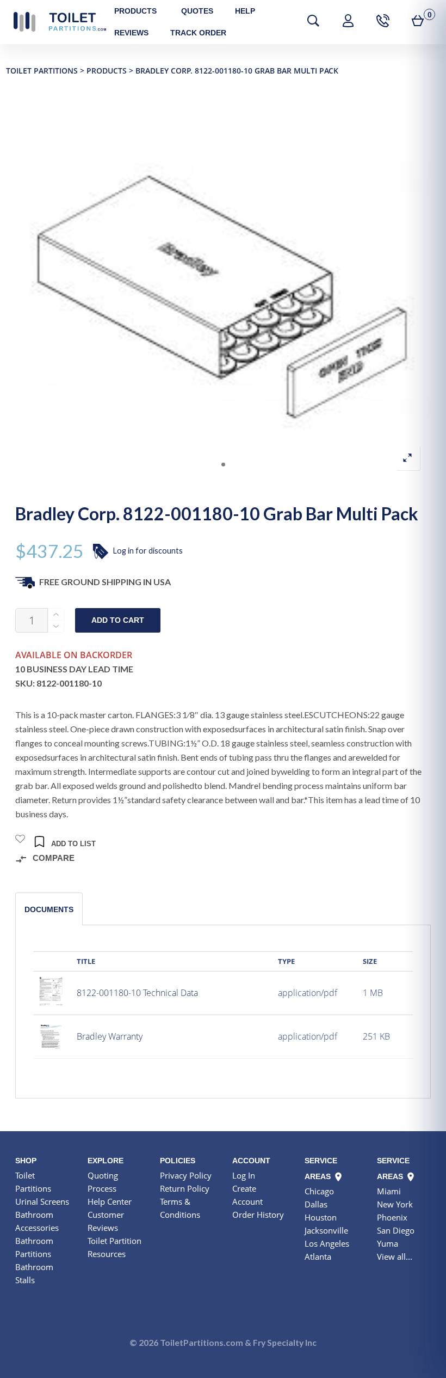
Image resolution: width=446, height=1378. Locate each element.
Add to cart (117, 620)
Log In (243, 1175)
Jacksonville (326, 1230)
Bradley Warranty (110, 1036)
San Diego (395, 1230)
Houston (321, 1217)
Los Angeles (327, 1243)
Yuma (387, 1243)
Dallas (316, 1204)
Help (245, 11)
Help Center (110, 1201)
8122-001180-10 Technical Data (137, 993)
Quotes (197, 11)
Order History (258, 1214)
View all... (394, 1256)
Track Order (198, 32)
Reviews (131, 32)
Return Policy (184, 1188)
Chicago (319, 1191)
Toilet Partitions (60, 22)
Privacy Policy (186, 1175)
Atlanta (318, 1256)
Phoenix (392, 1217)
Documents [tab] (48, 909)
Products (135, 11)
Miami (389, 1191)
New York (395, 1204)
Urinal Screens (42, 1201)
